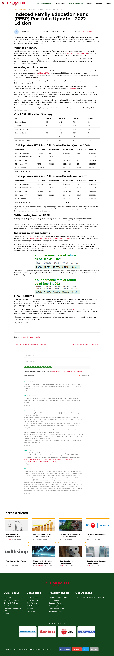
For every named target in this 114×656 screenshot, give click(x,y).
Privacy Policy (47, 649)
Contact (6, 614)
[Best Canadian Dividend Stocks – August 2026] (43, 531)
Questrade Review (55, 603)
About (108, 3)
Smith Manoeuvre (33, 606)
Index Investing (32, 600)
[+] (50, 367)
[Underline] (30, 367)
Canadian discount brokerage (77, 53)
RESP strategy (72, 89)
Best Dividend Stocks (76, 3)
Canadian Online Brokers (58, 597)
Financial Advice (60, 3)
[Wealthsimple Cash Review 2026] (16, 557)
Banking (89, 3)
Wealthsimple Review (56, 606)
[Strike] (33, 367)
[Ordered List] (35, 367)
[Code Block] (43, 367)
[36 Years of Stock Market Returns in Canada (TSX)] (43, 557)
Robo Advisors (32, 603)
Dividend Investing (33, 597)
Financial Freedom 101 (11, 600)
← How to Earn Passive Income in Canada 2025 (30, 344)
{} (47, 367)
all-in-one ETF (77, 309)
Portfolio (37, 337)
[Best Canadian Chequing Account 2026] (97, 557)
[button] (52, 3)
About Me (7, 597)
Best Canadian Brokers (44, 3)
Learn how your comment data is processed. (67, 371)
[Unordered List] (38, 367)
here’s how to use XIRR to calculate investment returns (50, 238)
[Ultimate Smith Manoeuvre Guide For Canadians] (70, 531)
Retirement (99, 3)
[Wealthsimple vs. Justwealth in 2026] (16, 531)
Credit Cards (31, 611)
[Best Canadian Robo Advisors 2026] (70, 557)
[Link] (45, 367)
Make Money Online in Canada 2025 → (86, 344)
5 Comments (87, 31)
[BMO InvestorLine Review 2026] (97, 531)
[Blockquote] (40, 367)
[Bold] (25, 367)
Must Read (7, 606)
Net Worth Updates (11, 603)
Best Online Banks (55, 611)
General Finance (27, 337)
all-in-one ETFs (43, 73)
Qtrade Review (54, 600)
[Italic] (28, 367)
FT (31, 31)
